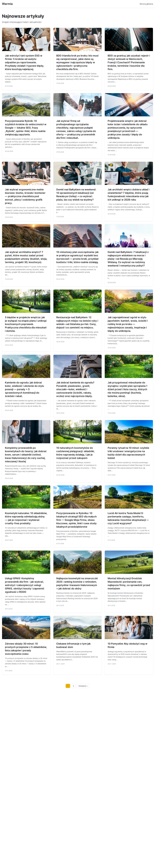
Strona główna (146, 4)
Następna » (83, 686)
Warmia (7, 4)
